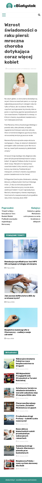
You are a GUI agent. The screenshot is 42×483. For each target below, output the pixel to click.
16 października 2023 (14, 68)
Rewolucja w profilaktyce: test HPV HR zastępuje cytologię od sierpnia (20, 263)
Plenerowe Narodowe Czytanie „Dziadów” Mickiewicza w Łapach (26, 405)
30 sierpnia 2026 (22, 369)
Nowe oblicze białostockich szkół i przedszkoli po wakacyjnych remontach (25, 433)
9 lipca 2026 (10, 338)
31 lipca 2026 (10, 268)
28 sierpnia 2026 (22, 441)
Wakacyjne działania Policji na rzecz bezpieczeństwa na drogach (25, 362)
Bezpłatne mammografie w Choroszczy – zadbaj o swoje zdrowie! (17, 332)
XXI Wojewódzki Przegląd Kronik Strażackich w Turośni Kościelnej (26, 376)
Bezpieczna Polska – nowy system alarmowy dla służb (27, 463)
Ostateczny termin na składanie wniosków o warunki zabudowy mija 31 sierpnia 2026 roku (27, 391)
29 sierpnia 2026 (22, 383)
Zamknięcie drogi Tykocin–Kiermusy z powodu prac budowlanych (25, 449)
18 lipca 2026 (10, 302)
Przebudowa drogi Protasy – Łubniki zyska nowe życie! (27, 418)
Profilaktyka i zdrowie (29, 68)
